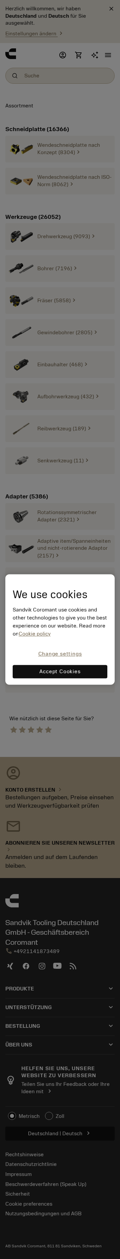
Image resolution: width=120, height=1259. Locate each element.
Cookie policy (35, 634)
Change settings (60, 654)
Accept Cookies (59, 672)
